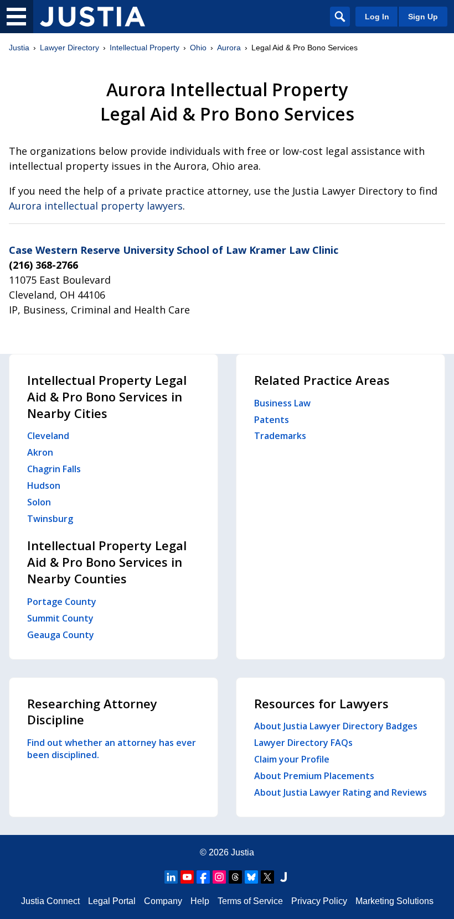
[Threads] (235, 877)
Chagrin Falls (54, 469)
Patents (271, 420)
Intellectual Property (144, 47)
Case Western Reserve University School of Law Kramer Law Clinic (173, 250)
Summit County (60, 618)
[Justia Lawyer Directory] (92, 17)
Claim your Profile (291, 759)
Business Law (282, 403)
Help (199, 901)
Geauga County (60, 635)
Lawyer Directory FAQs (303, 743)
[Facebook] (203, 877)
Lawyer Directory (69, 47)
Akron (40, 452)
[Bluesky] (251, 877)
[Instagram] (219, 877)
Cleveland (48, 436)
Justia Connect (50, 901)
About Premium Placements (314, 776)
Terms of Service (250, 901)
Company (163, 901)
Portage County (61, 602)
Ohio (198, 47)
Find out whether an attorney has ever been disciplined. (111, 749)
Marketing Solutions (394, 901)
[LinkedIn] (171, 877)
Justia (19, 47)
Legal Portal (112, 901)
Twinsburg (50, 519)
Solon (39, 502)
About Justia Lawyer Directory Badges (335, 726)
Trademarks (280, 436)
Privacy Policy (319, 901)
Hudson (43, 485)
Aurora (229, 47)
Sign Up (423, 16)
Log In (377, 16)
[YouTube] (187, 877)
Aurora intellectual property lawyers (96, 205)
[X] (267, 877)
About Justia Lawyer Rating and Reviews (340, 792)
